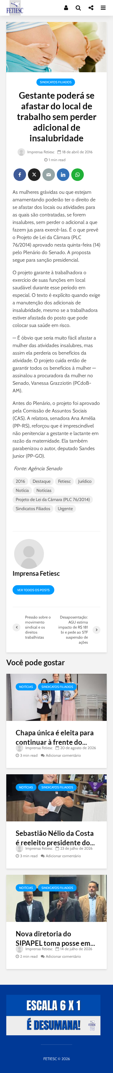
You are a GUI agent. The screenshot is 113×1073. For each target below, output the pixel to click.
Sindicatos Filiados (56, 82)
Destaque (42, 481)
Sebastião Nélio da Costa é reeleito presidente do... (55, 838)
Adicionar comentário (63, 755)
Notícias (43, 490)
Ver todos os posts (33, 590)
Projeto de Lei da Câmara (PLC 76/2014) (53, 499)
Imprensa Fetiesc (40, 152)
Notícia (22, 490)
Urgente (65, 508)
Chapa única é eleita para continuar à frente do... (55, 737)
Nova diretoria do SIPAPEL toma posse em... (55, 938)
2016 (20, 481)
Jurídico (85, 481)
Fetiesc (64, 481)
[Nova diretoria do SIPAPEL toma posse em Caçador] (56, 898)
